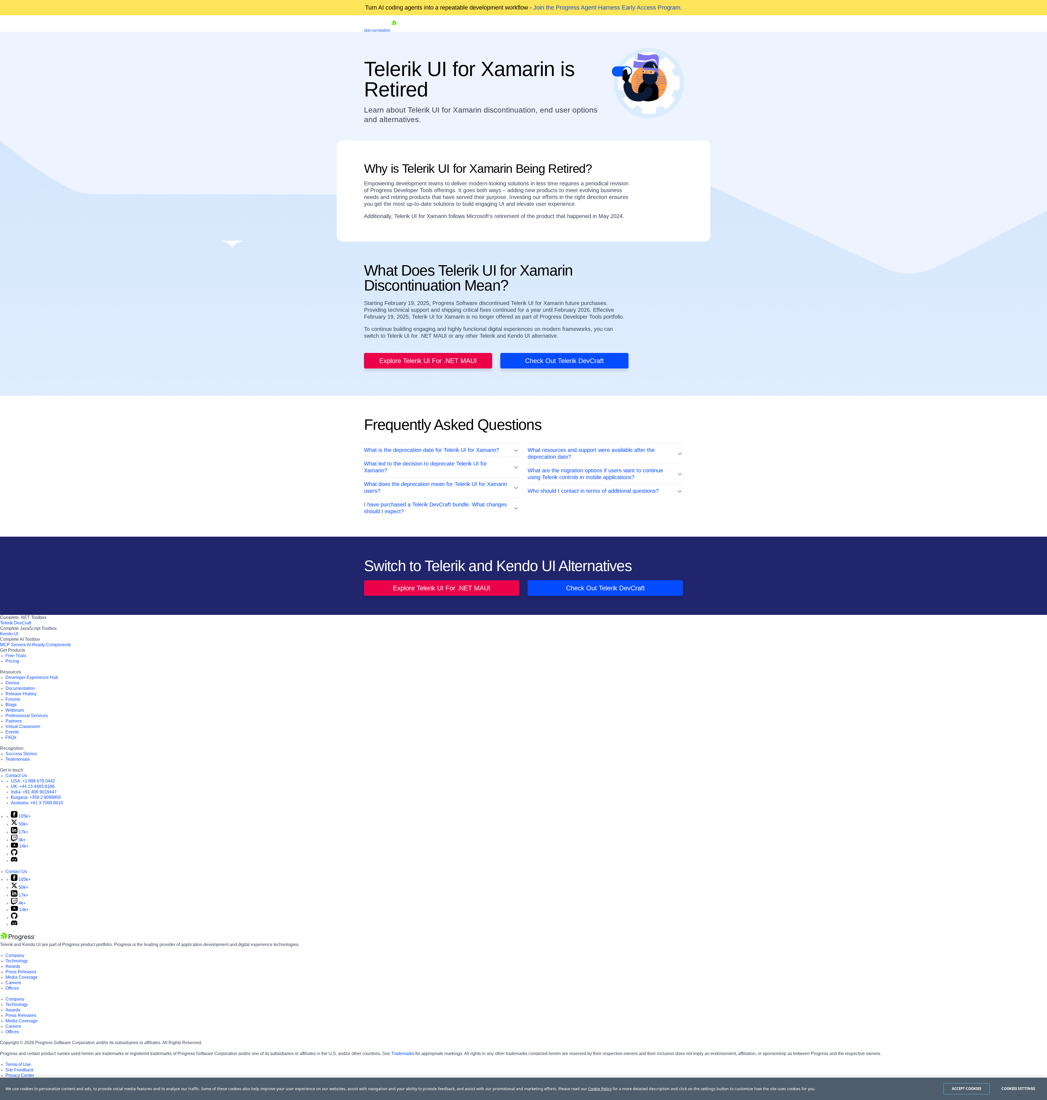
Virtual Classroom (22, 726)
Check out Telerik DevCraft (564, 360)
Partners (13, 721)
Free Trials (15, 655)
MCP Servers (13, 644)
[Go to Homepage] (393, 30)
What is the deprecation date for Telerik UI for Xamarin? (431, 450)
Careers (13, 982)
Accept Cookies (967, 1088)
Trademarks (402, 1053)
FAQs (10, 737)
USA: (33, 781)
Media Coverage (21, 977)
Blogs (11, 704)
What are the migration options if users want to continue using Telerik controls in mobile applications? (595, 473)
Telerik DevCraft (15, 623)
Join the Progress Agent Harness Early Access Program (606, 7)
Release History (21, 693)
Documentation (20, 688)
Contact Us (16, 775)
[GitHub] (14, 854)
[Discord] (14, 860)
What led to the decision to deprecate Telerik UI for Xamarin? (425, 467)
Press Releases (20, 971)
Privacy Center (19, 1075)
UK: (33, 786)
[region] (523, 1089)
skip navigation (377, 30)
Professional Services (26, 715)
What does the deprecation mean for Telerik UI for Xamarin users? (435, 487)
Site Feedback (19, 1070)
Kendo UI (9, 633)
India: (34, 792)
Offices (12, 988)
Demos (12, 683)
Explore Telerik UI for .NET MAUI (428, 360)
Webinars (14, 710)
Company (14, 955)
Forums (12, 699)
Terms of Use (18, 1064)
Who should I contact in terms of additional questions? (593, 491)
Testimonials (17, 759)
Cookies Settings (1018, 1088)
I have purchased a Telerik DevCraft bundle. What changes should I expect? (435, 507)
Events (12, 732)
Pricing (12, 661)
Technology (16, 961)
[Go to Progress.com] (17, 939)
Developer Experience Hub (31, 677)
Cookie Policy (600, 1088)
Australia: (37, 802)
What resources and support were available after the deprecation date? (591, 453)
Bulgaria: (36, 797)
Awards (12, 966)
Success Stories (21, 753)
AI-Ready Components (49, 644)
